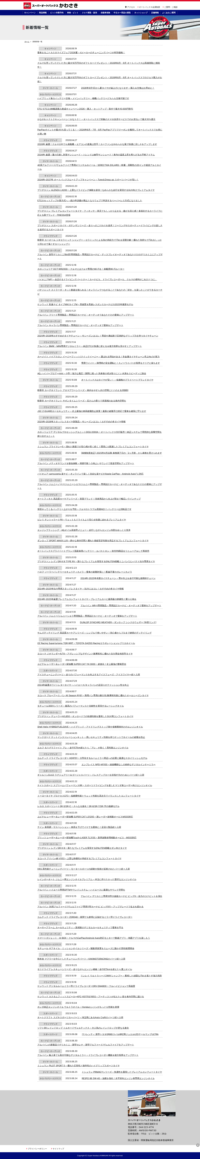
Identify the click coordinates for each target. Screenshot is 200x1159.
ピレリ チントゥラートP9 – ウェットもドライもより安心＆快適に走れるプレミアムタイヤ (81, 519)
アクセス (131, 7)
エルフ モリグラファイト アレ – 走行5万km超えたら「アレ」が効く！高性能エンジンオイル (82, 747)
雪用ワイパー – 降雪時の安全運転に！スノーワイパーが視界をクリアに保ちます (120, 363)
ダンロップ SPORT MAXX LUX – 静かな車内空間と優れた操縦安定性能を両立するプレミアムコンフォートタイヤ (93, 540)
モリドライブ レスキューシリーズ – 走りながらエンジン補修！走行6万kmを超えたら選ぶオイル (84, 969)
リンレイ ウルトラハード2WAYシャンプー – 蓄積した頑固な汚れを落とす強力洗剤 (121, 975)
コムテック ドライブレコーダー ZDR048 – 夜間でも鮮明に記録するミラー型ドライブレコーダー (84, 917)
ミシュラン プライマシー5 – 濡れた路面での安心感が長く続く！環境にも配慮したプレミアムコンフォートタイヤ (93, 446)
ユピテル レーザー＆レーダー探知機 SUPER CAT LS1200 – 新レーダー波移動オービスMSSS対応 (85, 816)
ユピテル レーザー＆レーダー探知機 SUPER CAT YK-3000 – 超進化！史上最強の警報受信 (81, 664)
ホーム (26, 42)
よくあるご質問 (169, 12)
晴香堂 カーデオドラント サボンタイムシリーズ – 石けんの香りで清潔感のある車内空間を (81, 400)
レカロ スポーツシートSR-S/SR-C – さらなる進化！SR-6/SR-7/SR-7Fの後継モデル (78, 806)
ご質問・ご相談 (171, 7)
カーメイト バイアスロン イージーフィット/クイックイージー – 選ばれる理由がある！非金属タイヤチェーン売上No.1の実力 (98, 356)
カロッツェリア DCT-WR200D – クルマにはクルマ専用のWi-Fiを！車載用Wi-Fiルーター (80, 269)
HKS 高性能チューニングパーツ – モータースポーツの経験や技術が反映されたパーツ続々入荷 (83, 869)
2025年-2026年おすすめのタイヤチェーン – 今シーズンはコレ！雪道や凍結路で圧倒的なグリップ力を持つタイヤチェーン (97, 335)
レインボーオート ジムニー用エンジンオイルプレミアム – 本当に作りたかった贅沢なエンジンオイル (86, 879)
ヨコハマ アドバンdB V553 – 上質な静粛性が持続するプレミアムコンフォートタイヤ (79, 858)
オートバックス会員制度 (149, 7)
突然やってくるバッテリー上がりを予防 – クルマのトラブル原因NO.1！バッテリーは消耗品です (84, 509)
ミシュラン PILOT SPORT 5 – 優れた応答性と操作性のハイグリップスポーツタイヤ (78, 1065)
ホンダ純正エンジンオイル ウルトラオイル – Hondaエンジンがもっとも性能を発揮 (78, 1007)
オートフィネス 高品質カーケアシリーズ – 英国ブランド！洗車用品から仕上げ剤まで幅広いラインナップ (89, 498)
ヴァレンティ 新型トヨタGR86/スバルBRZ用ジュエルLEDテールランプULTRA (120, 1034)
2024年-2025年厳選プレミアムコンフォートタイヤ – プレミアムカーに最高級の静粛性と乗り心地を (86, 599)
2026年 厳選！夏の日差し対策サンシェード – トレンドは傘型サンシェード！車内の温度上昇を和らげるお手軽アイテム (96, 154)
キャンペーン (30, 12)
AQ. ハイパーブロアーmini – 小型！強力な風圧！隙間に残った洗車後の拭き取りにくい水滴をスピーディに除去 (91, 373)
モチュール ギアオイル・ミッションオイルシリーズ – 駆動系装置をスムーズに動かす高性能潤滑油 (85, 948)
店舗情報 (155, 12)
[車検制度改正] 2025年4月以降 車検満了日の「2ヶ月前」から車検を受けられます (121, 453)
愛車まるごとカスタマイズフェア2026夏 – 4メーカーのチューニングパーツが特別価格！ (81, 52)
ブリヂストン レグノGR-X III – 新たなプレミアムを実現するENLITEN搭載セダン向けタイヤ (82, 848)
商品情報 (43, 12)
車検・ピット (73, 12)
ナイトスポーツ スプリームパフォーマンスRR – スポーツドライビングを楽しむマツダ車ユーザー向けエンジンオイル (94, 785)
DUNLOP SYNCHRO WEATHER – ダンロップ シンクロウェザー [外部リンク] (118, 622)
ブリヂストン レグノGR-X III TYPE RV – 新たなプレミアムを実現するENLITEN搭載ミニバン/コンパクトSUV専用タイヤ (96, 561)
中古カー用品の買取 (122, 12)
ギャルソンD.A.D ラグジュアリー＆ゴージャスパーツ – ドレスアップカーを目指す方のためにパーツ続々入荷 (90, 775)
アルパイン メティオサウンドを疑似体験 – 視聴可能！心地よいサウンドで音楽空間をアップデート (85, 463)
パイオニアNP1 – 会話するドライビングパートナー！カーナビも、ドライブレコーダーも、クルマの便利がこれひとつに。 (97, 279)
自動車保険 (105, 12)
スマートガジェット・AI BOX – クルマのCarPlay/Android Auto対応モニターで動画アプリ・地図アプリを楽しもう (93, 938)
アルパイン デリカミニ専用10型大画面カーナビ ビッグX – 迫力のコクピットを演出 (121, 896)
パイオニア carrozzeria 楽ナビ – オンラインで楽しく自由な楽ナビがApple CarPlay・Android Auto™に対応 (90, 473)
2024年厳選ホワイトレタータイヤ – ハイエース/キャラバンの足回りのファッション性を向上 (83, 685)
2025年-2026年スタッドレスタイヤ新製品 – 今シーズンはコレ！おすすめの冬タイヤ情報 (81, 421)
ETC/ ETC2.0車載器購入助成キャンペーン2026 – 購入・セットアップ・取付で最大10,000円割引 (85, 108)
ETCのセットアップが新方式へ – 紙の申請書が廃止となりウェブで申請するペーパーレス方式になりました (89, 200)
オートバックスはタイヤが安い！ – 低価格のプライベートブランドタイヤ (117, 379)
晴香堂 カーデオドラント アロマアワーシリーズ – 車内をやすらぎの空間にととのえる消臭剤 (82, 390)
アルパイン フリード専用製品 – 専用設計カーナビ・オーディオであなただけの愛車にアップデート (85, 314)
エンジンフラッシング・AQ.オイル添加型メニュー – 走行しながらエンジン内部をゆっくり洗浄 (83, 530)
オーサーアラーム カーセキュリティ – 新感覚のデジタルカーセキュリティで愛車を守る (80, 927)
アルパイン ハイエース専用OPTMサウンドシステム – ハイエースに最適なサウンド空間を (81, 889)
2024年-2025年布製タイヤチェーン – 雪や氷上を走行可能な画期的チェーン (118, 578)
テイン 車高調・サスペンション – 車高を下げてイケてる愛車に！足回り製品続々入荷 (79, 827)
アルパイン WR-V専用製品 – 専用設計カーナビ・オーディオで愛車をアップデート (121, 605)
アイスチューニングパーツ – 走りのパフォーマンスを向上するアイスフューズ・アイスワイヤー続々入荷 (88, 674)
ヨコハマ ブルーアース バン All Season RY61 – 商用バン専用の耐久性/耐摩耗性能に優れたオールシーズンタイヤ (93, 695)
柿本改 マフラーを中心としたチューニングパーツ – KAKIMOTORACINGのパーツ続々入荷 (81, 958)
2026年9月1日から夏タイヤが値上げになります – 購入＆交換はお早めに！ (117, 88)
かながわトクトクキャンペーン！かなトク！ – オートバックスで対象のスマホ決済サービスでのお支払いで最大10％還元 (96, 119)
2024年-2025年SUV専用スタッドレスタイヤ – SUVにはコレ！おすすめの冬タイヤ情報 (80, 588)
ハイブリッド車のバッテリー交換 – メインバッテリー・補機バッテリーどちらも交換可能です (83, 98)
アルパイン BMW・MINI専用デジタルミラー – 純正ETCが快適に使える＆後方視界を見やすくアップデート (89, 346)
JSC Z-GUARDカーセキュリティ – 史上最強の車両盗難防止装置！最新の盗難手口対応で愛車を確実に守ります (91, 411)
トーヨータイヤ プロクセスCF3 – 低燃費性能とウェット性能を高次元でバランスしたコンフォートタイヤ (89, 795)
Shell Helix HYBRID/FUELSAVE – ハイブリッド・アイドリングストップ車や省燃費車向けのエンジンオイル (90, 726)
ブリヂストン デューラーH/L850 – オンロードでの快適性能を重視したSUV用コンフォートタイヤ (85, 716)
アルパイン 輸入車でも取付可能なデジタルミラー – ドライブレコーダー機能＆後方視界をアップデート (88, 1055)
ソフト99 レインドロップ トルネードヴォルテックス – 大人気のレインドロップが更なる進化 (83, 1027)
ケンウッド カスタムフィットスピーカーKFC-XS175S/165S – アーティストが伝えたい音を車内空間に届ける (90, 996)
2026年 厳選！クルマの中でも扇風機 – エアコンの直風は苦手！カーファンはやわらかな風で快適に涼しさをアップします (97, 144)
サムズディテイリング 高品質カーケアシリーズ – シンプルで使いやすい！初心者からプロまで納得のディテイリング (94, 632)
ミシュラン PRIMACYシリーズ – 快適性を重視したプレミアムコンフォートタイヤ (122, 1072)
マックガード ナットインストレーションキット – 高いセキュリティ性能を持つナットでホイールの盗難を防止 (91, 737)
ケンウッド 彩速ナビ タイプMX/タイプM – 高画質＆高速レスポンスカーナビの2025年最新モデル (85, 304)
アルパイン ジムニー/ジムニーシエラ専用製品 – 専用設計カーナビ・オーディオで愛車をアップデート (87, 616)
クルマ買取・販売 (89, 12)
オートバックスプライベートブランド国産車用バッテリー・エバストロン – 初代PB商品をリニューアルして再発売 (93, 551)
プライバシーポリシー (37, 1148)
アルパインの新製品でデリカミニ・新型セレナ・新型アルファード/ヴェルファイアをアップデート (85, 1044)
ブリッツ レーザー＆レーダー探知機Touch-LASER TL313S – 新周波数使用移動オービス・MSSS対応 (86, 837)
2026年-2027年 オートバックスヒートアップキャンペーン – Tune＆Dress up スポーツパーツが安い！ (88, 179)
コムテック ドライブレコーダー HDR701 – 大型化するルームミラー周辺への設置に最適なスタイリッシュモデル (92, 758)
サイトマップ (58, 1148)
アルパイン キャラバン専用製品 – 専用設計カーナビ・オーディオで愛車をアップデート (80, 325)
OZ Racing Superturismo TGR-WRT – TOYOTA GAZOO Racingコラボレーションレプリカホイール (86, 643)
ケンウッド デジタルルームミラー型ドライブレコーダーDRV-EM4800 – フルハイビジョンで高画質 (86, 986)
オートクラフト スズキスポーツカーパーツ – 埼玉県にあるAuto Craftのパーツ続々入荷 (80, 1017)
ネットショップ (141, 12)
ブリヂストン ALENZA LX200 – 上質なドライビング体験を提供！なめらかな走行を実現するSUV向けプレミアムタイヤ (96, 190)
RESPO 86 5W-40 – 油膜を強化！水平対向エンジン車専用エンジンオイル (118, 1078)
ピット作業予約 (57, 12)
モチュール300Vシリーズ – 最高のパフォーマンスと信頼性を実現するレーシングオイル (80, 705)
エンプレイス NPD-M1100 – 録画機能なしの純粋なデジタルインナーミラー (118, 764)
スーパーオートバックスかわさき (51, 5)
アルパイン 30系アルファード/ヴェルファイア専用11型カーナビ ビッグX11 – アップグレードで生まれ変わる (90, 906)
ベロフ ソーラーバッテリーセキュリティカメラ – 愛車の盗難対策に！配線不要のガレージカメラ (84, 571)
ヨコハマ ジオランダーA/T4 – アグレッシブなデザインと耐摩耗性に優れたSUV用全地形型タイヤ (85, 653)
